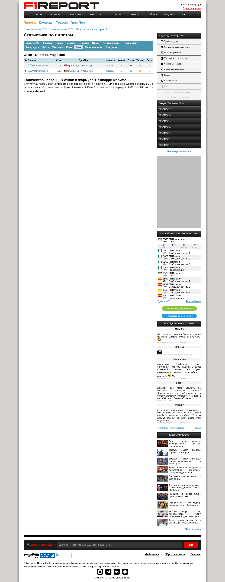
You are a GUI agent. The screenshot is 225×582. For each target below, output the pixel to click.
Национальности (93, 47)
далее (198, 427)
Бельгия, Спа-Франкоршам (81, 70)
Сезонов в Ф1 (32, 42)
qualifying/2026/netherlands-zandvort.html (174, 342)
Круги (69, 47)
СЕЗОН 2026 (165, 115)
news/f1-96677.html (164, 400)
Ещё (184, 15)
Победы (71, 42)
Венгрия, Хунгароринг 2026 (171, 103)
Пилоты (30, 22)
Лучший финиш (111, 42)
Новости (55, 15)
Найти (191, 545)
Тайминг (153, 15)
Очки (78, 47)
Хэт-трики (57, 47)
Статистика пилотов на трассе (177, 47)
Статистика (116, 15)
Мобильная (151, 554)
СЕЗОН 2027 (165, 109)
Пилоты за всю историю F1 (92, 29)
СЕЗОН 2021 (165, 145)
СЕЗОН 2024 (165, 127)
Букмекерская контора (179, 151)
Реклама (195, 554)
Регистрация (194, 4)
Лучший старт (130, 42)
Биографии (111, 47)
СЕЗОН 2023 (165, 133)
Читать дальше (193, 529)
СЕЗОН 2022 (165, 139)
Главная (40, 15)
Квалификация (170, 80)
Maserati (110, 65)
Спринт (167, 75)
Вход (183, 4)
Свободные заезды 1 (173, 64)
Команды (46, 22)
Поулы (95, 42)
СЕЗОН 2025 (165, 121)
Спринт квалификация (174, 69)
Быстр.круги (32, 47)
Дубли (45, 47)
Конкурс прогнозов (172, 52)
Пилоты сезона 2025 (61, 29)
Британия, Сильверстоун (80, 65)
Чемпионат (75, 15)
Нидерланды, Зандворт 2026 (171, 35)
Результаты (96, 15)
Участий (47, 42)
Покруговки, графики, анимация (175, 97)
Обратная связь (175, 554)
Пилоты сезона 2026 (35, 29)
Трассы (62, 22)
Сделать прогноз (192, 8)
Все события (193, 301)
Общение (169, 15)
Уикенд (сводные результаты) (177, 58)
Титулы (59, 42)
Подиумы (84, 42)
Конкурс (135, 15)
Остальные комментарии (171, 427)
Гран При (77, 22)
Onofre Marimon (40, 65)
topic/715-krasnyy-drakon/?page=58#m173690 (175, 354)
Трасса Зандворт (171, 41)
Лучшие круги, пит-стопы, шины (175, 92)
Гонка (166, 86)
